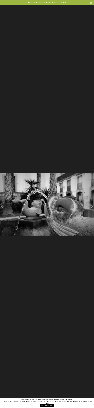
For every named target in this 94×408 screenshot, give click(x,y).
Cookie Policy (49, 405)
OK (42, 405)
